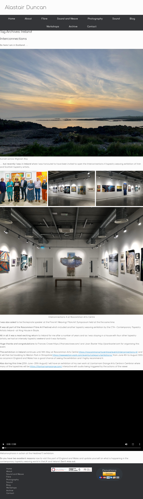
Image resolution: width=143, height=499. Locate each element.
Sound (116, 19)
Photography (95, 19)
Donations (109, 470)
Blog (132, 19)
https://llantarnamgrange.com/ (46, 366)
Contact (91, 26)
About (28, 19)
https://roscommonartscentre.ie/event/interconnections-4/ (108, 352)
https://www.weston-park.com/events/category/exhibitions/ (82, 355)
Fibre (44, 19)
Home (11, 19)
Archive (73, 26)
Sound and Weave (67, 19)
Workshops (53, 26)
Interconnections (13, 38)
